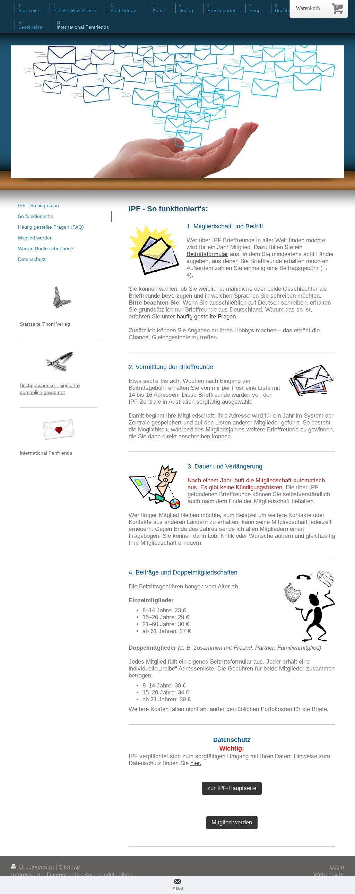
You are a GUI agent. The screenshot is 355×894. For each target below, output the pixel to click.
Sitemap (69, 867)
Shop (125, 874)
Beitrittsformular (207, 254)
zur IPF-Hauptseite (231, 788)
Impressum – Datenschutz (45, 874)
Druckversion (36, 867)
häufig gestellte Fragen (206, 316)
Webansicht (328, 874)
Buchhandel (99, 874)
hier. (195, 763)
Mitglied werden (231, 822)
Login (337, 867)
